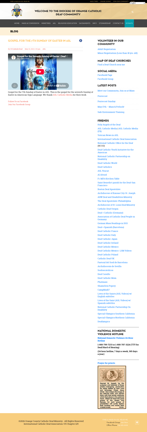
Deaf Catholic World (107, 163)
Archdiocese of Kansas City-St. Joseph (116, 193)
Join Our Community (121, 1)
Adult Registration (107, 49)
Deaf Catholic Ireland (108, 242)
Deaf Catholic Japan (107, 239)
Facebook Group (105, 79)
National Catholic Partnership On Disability (114, 308)
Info (95, 23)
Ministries (46, 23)
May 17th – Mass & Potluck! (111, 106)
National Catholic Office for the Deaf (115, 143)
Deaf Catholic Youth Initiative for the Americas (116, 151)
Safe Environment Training (111, 112)
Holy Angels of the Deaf (109, 124)
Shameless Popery (107, 285)
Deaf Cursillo (104, 274)
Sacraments (84, 23)
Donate (129, 23)
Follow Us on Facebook (18, 101)
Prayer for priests (106, 363)
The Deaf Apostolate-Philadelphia (114, 201)
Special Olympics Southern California (116, 313)
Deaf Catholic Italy (107, 235)
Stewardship (105, 23)
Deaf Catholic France (108, 231)
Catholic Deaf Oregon (108, 208)
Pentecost (102, 96)
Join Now (124, 422)
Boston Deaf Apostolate (109, 189)
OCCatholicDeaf (16, 49)
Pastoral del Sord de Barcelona (112, 262)
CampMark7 (104, 289)
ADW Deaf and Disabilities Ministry (115, 197)
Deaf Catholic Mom (107, 278)
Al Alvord (102, 174)
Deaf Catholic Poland (108, 254)
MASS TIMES (94, 1)
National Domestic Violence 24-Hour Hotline (115, 339)
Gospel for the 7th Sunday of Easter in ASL (39, 40)
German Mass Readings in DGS (113, 223)
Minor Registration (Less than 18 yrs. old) (118, 53)
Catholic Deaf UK (106, 258)
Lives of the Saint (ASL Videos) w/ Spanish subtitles (114, 302)
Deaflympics (104, 321)
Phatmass (102, 282)
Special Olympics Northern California (116, 317)
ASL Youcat (103, 170)
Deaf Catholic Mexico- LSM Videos (114, 250)
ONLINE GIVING (105, 1)
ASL (54, 23)
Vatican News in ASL (108, 135)
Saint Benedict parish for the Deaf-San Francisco (116, 184)
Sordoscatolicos (105, 270)
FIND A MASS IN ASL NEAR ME (20, 1)
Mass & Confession (30, 23)
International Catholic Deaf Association (117, 139)
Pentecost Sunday (106, 101)
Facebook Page (105, 75)
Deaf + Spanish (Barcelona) (111, 227)
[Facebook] (137, 422)
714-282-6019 (123, 425)
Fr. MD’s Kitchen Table (108, 178)
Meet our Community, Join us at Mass (116, 90)
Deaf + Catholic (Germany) (110, 212)
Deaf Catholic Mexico (108, 246)
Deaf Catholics (105, 167)
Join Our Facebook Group (19, 104)
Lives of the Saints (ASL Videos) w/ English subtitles (115, 295)
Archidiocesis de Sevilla (109, 266)
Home (16, 23)
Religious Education (67, 23)
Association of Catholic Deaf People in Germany (116, 218)
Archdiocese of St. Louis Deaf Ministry (116, 204)
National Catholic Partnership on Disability (114, 158)
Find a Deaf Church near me (111, 64)
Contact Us (118, 23)
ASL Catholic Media (62, 94)
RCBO (133, 1)
